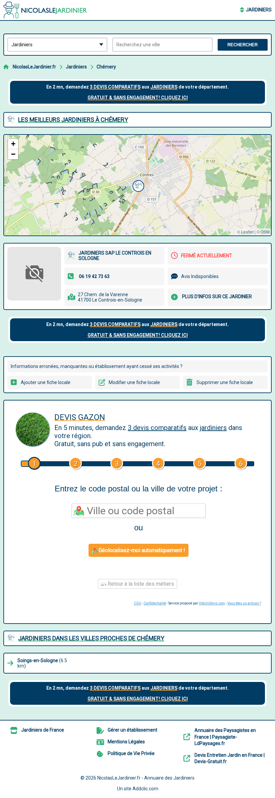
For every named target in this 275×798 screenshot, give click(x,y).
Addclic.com (145, 788)
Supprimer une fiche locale (225, 382)
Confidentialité (155, 603)
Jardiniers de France (42, 730)
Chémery (106, 66)
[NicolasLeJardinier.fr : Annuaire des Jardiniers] (45, 10)
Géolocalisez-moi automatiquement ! (141, 550)
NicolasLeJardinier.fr (34, 66)
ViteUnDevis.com (212, 603)
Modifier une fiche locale (134, 382)
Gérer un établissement (132, 730)
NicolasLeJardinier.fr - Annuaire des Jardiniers (146, 778)
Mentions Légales (126, 741)
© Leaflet (245, 231)
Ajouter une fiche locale (45, 382)
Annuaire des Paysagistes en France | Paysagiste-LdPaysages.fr (225, 737)
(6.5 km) (42, 663)
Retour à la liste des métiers (140, 584)
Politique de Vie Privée (131, 753)
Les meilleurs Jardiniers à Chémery (73, 119)
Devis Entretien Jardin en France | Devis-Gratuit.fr (230, 758)
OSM (265, 231)
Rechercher (242, 44)
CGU (137, 603)
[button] (137, 185)
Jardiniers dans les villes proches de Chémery (91, 638)
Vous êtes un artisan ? (244, 603)
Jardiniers (259, 9)
